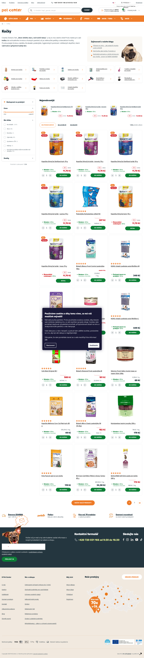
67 (140, 503)
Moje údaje (70, 590)
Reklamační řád (30, 609)
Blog (32, 2)
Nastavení (50, 345)
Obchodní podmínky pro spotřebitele (36, 590)
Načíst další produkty (83, 503)
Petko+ (4, 2)
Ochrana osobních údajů (32, 594)
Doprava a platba (23, 2)
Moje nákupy (70, 585)
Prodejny (12, 2)
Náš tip (10, 146)
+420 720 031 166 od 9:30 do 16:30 (65, 3)
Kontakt (4, 604)
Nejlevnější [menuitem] (62, 125)
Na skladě (12, 124)
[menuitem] (12, 18)
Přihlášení (69, 594)
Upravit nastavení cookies (40, 654)
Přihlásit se (9, 559)
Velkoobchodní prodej (32, 599)
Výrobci (27, 604)
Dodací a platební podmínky (34, 619)
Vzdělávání (5, 594)
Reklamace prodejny (31, 614)
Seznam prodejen (7, 599)
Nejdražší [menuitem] (73, 125)
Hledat (87, 10)
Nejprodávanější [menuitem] (48, 125)
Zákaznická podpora (8, 609)
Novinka (10, 133)
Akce (9, 129)
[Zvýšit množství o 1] (50, 175)
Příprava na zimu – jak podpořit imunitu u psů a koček (105, 47)
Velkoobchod (41, 2)
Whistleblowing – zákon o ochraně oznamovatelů (40, 623)
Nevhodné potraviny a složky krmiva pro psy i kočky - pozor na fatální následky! (106, 55)
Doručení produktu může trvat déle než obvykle (18, 150)
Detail (132, 228)
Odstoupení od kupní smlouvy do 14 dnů (38, 585)
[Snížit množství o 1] (43, 175)
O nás (4, 585)
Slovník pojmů (6, 619)
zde (46, 339)
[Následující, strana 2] (134, 502)
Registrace (139, 2)
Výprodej (11, 137)
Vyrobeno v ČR (12, 141)
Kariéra (4, 590)
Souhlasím (94, 345)
